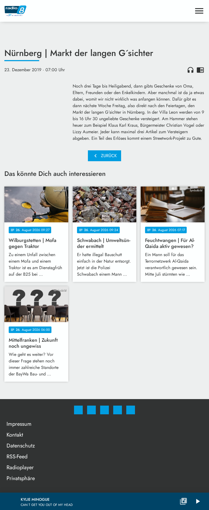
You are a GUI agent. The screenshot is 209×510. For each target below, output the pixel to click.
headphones (190, 70)
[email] (130, 410)
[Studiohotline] (117, 410)
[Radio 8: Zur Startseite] (98, 10)
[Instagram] (91, 410)
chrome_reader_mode (200, 70)
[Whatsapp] (104, 410)
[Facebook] (78, 410)
